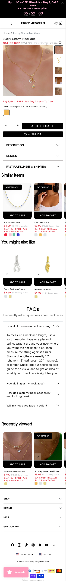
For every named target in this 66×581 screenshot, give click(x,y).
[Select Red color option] (5, 234)
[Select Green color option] (14, 234)
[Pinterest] (33, 545)
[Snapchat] (40, 545)
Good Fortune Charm (14, 289)
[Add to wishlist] (7, 207)
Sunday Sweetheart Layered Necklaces (48, 471)
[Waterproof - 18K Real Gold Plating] (6, 113)
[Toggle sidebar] (56, 23)
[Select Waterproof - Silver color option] (44, 234)
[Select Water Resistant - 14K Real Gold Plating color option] (10, 296)
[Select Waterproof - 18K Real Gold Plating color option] (40, 234)
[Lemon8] (54, 545)
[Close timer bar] (62, 2)
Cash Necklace (41, 222)
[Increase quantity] (17, 125)
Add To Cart (17, 215)
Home (6, 33)
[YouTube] (47, 545)
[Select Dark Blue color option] (18, 234)
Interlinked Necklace (14, 471)
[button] (5, 23)
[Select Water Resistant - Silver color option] (36, 234)
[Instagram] (19, 545)
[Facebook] (12, 545)
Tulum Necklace (12, 222)
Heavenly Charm (42, 289)
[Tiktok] (26, 545)
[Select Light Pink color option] (10, 234)
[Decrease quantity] (5, 125)
